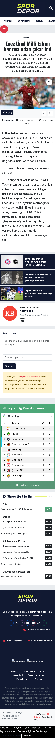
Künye (19, 713)
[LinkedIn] (27, 623)
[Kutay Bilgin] (10, 313)
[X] (16, 623)
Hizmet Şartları (9, 719)
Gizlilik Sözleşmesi (12, 716)
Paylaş (9, 112)
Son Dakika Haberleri (41, 641)
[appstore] (18, 661)
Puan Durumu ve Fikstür (38, 630)
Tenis (40, 21)
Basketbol (25, 21)
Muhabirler (22, 679)
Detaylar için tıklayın (27, 485)
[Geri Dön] (4, 29)
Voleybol (18, 675)
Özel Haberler (36, 675)
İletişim (7, 713)
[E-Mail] (22, 320)
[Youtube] (33, 623)
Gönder (9, 366)
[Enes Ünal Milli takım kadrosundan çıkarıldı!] (27, 93)
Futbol (9, 21)
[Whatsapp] (44, 623)
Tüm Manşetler (14, 641)
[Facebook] (11, 623)
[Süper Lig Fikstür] (51, 496)
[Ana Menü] (3, 8)
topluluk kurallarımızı (30, 377)
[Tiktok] (38, 623)
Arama (38, 679)
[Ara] (51, 8)
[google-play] (35, 661)
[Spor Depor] (28, 8)
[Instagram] (22, 623)
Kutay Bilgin (9, 120)
